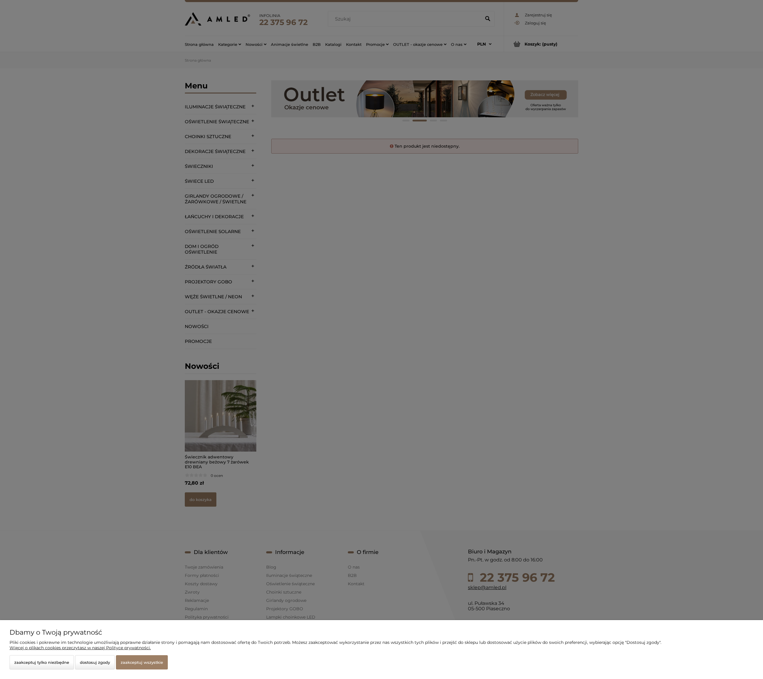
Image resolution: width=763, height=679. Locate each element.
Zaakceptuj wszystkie (142, 662)
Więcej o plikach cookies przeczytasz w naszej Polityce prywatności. (80, 647)
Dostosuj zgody (95, 662)
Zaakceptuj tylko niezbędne (41, 662)
